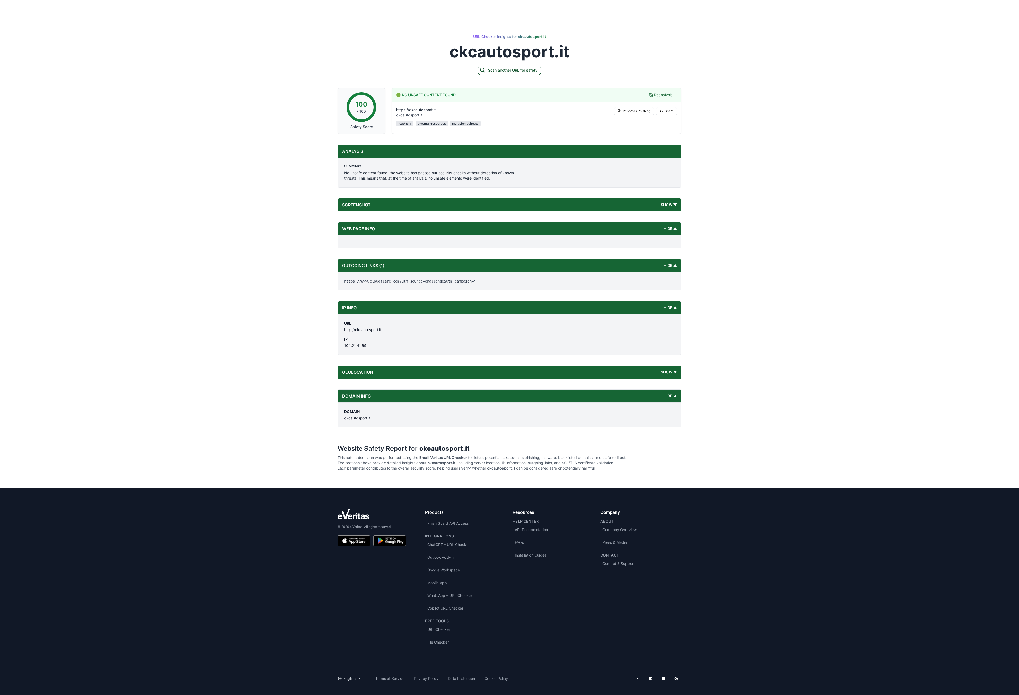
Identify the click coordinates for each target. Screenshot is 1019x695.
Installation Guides (530, 555)
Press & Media (614, 542)
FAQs (519, 542)
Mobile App (437, 582)
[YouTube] (638, 678)
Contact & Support (618, 563)
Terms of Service (389, 678)
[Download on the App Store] (354, 540)
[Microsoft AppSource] (663, 678)
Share (669, 111)
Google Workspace (443, 570)
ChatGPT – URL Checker (448, 544)
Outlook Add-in (440, 557)
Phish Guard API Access (448, 523)
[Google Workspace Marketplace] (676, 678)
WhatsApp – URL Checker (449, 595)
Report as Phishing (636, 111)
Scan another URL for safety (512, 70)
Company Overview (619, 529)
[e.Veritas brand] (372, 514)
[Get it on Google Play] (389, 540)
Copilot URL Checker (445, 608)
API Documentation (531, 529)
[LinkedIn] (650, 678)
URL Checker (438, 629)
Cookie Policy (496, 678)
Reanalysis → (665, 95)
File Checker (438, 642)
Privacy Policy (426, 678)
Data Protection (461, 678)
